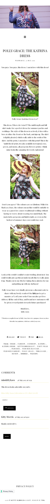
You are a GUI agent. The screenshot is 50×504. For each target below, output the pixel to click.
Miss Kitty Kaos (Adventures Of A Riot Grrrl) (19, 393)
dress (12, 344)
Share (11, 337)
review (15, 354)
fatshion (32, 344)
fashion (21, 344)
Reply (5, 400)
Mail (41, 337)
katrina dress (8, 346)
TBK (43, 500)
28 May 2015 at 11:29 (25, 380)
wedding (34, 354)
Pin (32, 337)
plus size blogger (30, 349)
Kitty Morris (7, 416)
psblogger (41, 351)
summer (24, 354)
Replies (11, 408)
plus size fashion (12, 351)
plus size (16, 349)
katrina (41, 344)
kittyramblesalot (26, 346)
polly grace (28, 351)
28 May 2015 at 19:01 (22, 417)
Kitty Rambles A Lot (21, 500)
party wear (42, 346)
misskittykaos (8, 380)
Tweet (23, 337)
